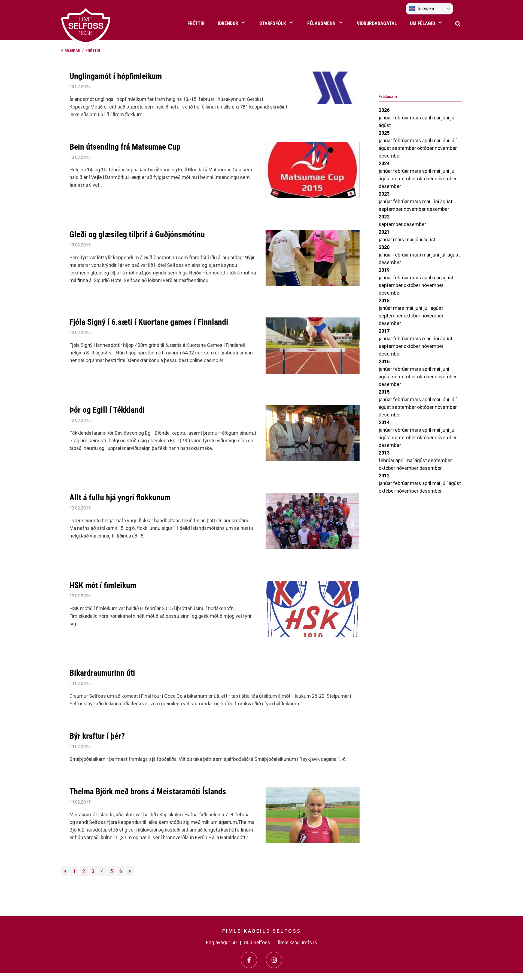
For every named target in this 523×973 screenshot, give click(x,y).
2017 (384, 331)
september (404, 148)
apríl (427, 118)
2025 (384, 133)
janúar (386, 118)
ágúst (385, 125)
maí (436, 118)
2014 (384, 422)
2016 (384, 361)
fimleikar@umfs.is (297, 942)
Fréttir (93, 50)
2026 (384, 110)
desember (390, 156)
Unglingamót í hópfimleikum (115, 76)
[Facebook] (249, 960)
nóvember (446, 148)
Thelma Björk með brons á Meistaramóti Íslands (147, 791)
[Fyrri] (65, 871)
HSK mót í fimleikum (102, 585)
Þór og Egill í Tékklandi (107, 410)
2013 (384, 453)
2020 (384, 247)
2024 (384, 163)
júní (445, 118)
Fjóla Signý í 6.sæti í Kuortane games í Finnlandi (148, 322)
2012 (384, 475)
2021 (384, 232)
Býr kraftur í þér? (97, 736)
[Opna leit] (458, 23)
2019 (384, 270)
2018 (384, 300)
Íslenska (426, 8)
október (426, 148)
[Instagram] (274, 960)
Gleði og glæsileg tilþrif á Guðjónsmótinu (137, 234)
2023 (384, 194)
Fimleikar (70, 50)
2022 (384, 217)
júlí (453, 118)
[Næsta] (130, 871)
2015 (384, 392)
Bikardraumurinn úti (102, 673)
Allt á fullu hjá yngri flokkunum (120, 497)
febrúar (401, 118)
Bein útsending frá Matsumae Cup (125, 147)
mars (416, 118)
